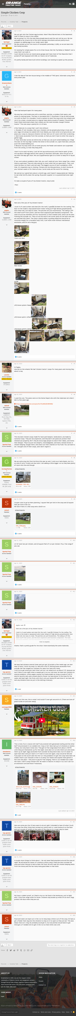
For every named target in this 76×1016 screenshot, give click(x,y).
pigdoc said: (20, 625)
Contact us (42, 985)
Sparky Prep (6, 444)
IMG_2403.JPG (20, 805)
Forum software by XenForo (18, 1006)
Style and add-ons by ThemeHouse (48, 1006)
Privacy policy (56, 1012)
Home (40, 977)
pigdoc (6, 118)
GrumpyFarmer (7, 470)
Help (63, 1012)
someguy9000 (7, 707)
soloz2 (6, 510)
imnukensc (6, 751)
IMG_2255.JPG (37, 787)
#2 (74, 72)
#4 (74, 199)
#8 (74, 458)
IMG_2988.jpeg (20, 526)
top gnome (7, 672)
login (2, 996)
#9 (74, 499)
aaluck (6, 405)
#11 (74, 563)
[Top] (71, 1012)
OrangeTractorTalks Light (10, 1012)
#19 (74, 892)
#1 (74, 31)
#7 (74, 433)
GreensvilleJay (6, 84)
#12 (74, 591)
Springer (5, 15)
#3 (74, 107)
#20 (74, 915)
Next (9, 26)
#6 (74, 394)
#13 (74, 620)
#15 (74, 696)
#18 (74, 857)
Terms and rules (46, 1012)
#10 (74, 540)
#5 (74, 364)
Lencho (6, 375)
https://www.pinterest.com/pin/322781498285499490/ (34, 404)
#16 (74, 740)
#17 (74, 822)
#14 (74, 661)
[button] (3, 4)
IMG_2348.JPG (54, 787)
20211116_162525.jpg (23, 787)
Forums (41, 981)
